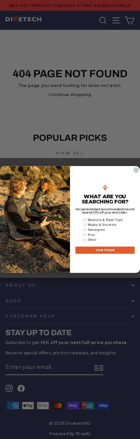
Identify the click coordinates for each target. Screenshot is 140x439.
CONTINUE (105, 250)
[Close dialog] (136, 170)
